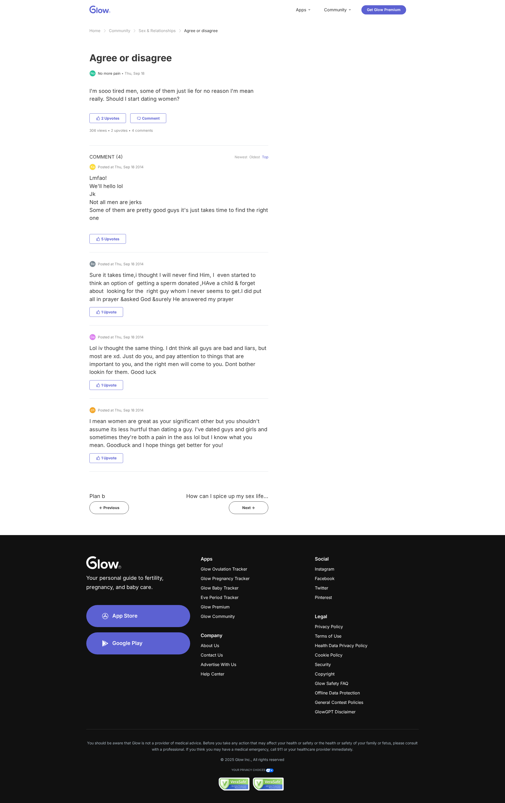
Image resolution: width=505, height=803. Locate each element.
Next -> (248, 507)
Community (119, 30)
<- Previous (109, 507)
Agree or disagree (201, 30)
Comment (151, 118)
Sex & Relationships (157, 30)
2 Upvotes (110, 118)
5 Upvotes (110, 239)
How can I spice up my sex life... (227, 496)
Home (94, 30)
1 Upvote (109, 312)
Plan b (97, 496)
